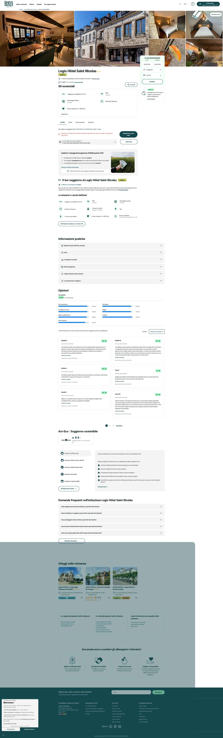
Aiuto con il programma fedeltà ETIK (95, 711)
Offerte (31, 4)
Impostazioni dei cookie (145, 711)
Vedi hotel (129, 142)
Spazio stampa (116, 722)
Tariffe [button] (62, 122)
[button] (3, 735)
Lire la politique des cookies (9, 723)
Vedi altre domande (70, 541)
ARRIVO (147, 60)
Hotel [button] (70, 122)
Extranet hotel (116, 708)
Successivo (117, 425)
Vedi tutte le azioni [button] (102, 486)
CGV (140, 714)
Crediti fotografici (143, 722)
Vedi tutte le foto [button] (216, 14)
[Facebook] (110, 726)
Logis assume (116, 719)
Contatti (87, 714)
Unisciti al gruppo (117, 711)
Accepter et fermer (29, 729)
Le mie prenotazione (90, 706)
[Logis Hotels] (8, 4)
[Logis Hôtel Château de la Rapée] (70, 576)
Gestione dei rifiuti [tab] (70, 474)
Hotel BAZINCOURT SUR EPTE (104, 624)
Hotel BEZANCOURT (101, 628)
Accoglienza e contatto (70, 259)
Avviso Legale (142, 706)
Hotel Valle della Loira (66, 626)
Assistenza (142, 716)
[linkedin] (119, 726)
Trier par (144, 331)
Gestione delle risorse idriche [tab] (74, 460)
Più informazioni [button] (123, 190)
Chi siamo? (115, 706)
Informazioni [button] (80, 122)
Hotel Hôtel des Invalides (137, 624)
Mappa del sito (143, 719)
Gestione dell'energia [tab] (71, 453)
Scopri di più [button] (64, 114)
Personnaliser (11, 729)
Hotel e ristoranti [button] (21, 4)
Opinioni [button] (91, 122)
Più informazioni (151, 99)
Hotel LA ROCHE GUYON (102, 630)
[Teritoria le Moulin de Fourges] (98, 576)
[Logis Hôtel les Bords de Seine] (125, 576)
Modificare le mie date (128, 134)
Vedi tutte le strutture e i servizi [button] (72, 224)
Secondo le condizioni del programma (70, 167)
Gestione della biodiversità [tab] (73, 467)
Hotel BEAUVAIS (100, 626)
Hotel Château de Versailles (138, 622)
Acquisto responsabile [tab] (72, 481)
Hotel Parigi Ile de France (67, 624)
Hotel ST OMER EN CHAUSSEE (104, 632)
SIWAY (127, 736)
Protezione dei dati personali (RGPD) (149, 708)
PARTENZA (157, 60)
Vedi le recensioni (79, 82)
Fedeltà (39, 4)
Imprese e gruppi (116, 716)
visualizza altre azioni (67, 489)
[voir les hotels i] (118, 142)
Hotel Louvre (134, 626)
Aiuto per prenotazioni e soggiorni (94, 708)
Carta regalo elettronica (118, 714)
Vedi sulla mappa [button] (95, 78)
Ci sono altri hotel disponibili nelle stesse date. (76, 142)
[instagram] (115, 726)
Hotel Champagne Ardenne (68, 622)
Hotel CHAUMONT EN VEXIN (103, 622)
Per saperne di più (50, 4)
